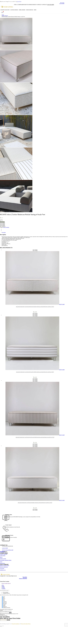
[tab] (35, 232)
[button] (2, 222)
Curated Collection (5, 9)
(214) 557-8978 (50, 4)
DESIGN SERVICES (29, 9)
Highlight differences (6, 593)
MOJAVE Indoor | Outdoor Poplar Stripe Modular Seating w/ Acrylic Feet (35, 437)
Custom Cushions (14, 9)
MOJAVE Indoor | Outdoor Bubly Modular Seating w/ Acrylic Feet (35, 502)
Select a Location (6, 583)
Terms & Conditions (15, 623)
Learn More (19, 1)
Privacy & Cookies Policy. (26, 623)
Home (3, 14)
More (35, 9)
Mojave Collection (5, 15)
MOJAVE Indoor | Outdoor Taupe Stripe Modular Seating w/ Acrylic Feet (35, 372)
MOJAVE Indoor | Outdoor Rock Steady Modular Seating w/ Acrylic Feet (35, 306)
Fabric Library (22, 9)
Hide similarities (5, 592)
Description (4, 232)
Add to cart (2, 221)
